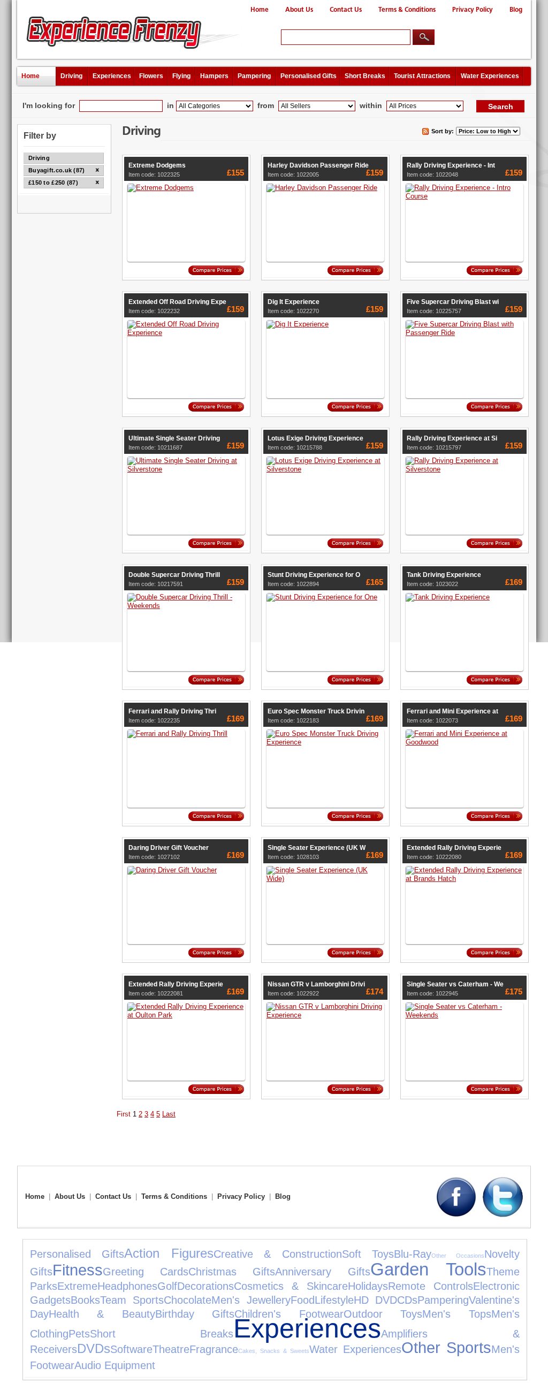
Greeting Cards (145, 1272)
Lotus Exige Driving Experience (315, 438)
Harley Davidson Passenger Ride (318, 165)
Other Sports (446, 1347)
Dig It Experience (293, 302)
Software (131, 1349)
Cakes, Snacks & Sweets (273, 1351)
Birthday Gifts (194, 1314)
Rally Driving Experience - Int (451, 165)
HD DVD (375, 1300)
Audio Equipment (114, 1365)
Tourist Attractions (422, 76)
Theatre (171, 1349)
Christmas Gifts (231, 1272)
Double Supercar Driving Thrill (174, 575)
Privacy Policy (472, 9)
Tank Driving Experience (444, 575)
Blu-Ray (412, 1254)
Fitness (77, 1270)
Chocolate (187, 1300)
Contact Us (346, 9)
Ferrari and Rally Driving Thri (172, 711)
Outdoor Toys (383, 1314)
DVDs (93, 1348)
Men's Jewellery (250, 1300)
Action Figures (168, 1253)
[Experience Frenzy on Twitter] (503, 1215)
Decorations (205, 1286)
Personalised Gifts (308, 76)
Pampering (254, 76)
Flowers (151, 76)
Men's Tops (456, 1314)
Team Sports (132, 1300)
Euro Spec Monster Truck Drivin (316, 711)
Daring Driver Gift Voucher (168, 848)
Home (259, 9)
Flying (181, 76)
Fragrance (213, 1349)
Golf (167, 1286)
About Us (299, 9)
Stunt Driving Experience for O (314, 575)
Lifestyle (334, 1300)
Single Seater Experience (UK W (317, 848)
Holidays (368, 1286)
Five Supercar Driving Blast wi (453, 302)
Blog (515, 9)
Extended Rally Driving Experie (454, 848)
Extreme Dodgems (157, 165)
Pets (79, 1334)
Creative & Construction (278, 1254)
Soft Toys (368, 1254)
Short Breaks (365, 76)
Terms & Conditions (407, 9)
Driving (71, 76)
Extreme (77, 1286)
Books (85, 1300)
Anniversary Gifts (322, 1272)
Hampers (214, 76)
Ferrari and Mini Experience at (452, 711)
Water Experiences (490, 76)
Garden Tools (428, 1269)
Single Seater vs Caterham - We (455, 984)
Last (169, 1114)
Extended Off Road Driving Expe (177, 302)
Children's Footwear (288, 1314)
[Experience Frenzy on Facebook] (456, 1215)
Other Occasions (457, 1255)
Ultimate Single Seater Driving (174, 438)
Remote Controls (430, 1286)
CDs (407, 1300)
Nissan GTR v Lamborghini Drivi (316, 984)
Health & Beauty (102, 1314)
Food (303, 1300)
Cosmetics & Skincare (291, 1286)
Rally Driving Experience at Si (452, 438)
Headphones (127, 1286)
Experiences (112, 76)
